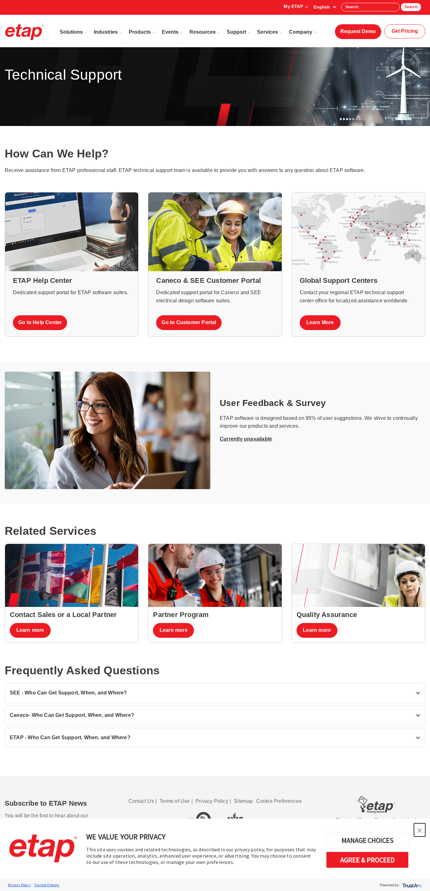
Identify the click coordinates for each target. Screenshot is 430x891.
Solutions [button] (71, 32)
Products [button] (140, 32)
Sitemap (243, 801)
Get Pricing (405, 31)
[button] (419, 830)
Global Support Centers (338, 280)
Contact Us (141, 801)
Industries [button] (106, 32)
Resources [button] (203, 32)
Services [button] (267, 32)
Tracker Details (46, 884)
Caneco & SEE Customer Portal (208, 280)
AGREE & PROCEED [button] (367, 859)
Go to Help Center (40, 322)
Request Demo (358, 31)
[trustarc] (411, 885)
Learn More (320, 322)
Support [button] (236, 32)
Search (411, 7)
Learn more (30, 630)
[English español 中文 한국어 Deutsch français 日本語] (324, 7)
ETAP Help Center (42, 280)
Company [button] (300, 32)
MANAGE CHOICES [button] (367, 840)
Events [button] (170, 32)
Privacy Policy (19, 884)
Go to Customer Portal (188, 322)
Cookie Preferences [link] (279, 801)
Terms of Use (175, 801)
